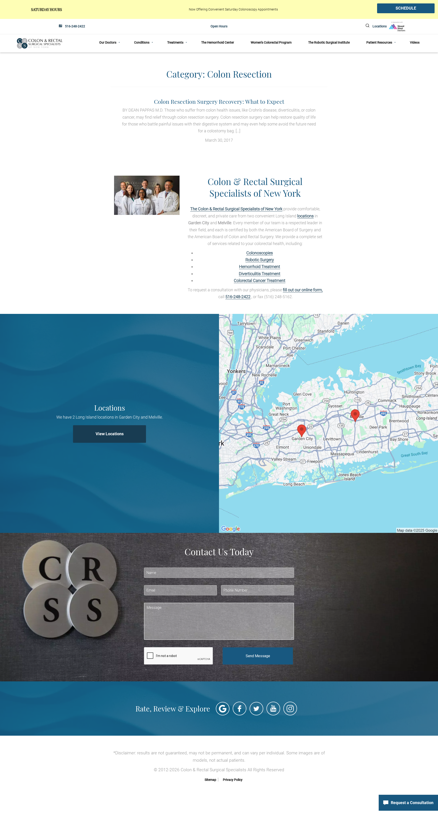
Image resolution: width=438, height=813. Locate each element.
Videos (415, 42)
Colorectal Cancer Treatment (259, 280)
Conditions (141, 42)
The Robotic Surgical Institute (329, 42)
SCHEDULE (406, 8)
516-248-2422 (75, 26)
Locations (380, 26)
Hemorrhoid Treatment (259, 266)
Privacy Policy (232, 780)
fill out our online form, (303, 289)
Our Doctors (107, 42)
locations (305, 216)
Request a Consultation (412, 802)
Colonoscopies (259, 252)
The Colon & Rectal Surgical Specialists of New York (236, 208)
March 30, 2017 (219, 120)
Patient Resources (379, 42)
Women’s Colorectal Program (271, 42)
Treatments (175, 42)
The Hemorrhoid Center (217, 42)
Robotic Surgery (259, 259)
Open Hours (219, 26)
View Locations (110, 433)
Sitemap (210, 780)
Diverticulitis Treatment (259, 273)
